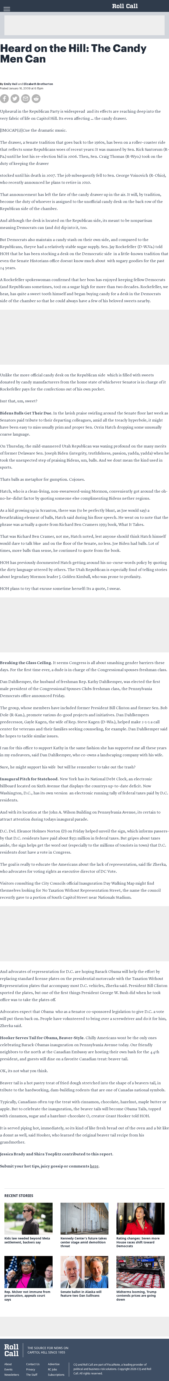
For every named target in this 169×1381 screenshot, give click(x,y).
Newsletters (11, 1375)
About (8, 1364)
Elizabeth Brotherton (38, 84)
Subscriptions (56, 1375)
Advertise (54, 1364)
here (94, 1166)
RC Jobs (52, 1369)
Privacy (30, 1369)
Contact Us (33, 1364)
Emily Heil (10, 84)
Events (8, 1369)
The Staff (31, 1375)
